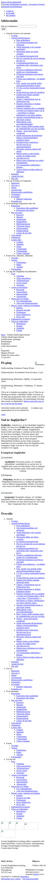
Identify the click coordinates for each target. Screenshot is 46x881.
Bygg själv (20, 317)
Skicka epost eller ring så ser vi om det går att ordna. (22, 402)
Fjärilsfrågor (21, 262)
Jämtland (20, 244)
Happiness (24, 876)
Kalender (15, 174)
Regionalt (20, 290)
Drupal (35, 874)
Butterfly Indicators (24, 199)
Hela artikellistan (23, 40)
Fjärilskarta (15, 237)
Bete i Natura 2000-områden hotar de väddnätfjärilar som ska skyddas (30, 127)
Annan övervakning (19, 287)
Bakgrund (15, 183)
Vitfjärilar (20, 276)
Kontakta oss (16, 201)
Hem (3, 335)
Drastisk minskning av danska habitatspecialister (28, 105)
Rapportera (15, 206)
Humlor (19, 326)
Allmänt (19, 267)
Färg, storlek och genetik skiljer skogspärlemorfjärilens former (29, 84)
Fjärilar (19, 330)
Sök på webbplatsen (9, 26)
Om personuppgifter (30, 879)
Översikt (14, 258)
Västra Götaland (23, 253)
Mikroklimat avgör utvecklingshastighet (24, 123)
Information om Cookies (11, 879)
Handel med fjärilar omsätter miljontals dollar (27, 96)
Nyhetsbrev (16, 194)
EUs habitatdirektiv (24, 301)
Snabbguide (21, 219)
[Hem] (23, 7)
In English (10, 13)
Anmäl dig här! (17, 176)
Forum (19, 256)
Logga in (9, 11)
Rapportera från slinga (25, 210)
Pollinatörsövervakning (20, 319)
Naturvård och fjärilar (20, 299)
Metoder (19, 217)
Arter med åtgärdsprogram (27, 303)
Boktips (19, 308)
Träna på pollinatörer (19, 321)
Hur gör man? (16, 212)
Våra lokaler (16, 235)
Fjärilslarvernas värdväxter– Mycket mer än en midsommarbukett (27, 144)
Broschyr (20, 215)
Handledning (21, 222)
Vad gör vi (15, 185)
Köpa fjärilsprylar (23, 315)
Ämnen (14, 260)
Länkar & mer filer (23, 233)
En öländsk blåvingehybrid (27, 56)
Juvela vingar (21, 283)
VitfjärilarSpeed (22, 281)
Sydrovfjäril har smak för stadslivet (30, 92)
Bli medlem (10, 15)
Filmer (13, 188)
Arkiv (3, 414)
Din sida (14, 178)
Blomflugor (21, 324)
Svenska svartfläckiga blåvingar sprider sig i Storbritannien (29, 71)
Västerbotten (21, 249)
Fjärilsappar (21, 312)
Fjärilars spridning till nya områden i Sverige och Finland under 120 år (30, 111)
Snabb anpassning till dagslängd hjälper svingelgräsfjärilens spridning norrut (29, 137)
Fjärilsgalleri (16, 269)
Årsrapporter (16, 190)
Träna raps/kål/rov (23, 278)
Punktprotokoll (22, 231)
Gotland (19, 242)
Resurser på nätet (23, 310)
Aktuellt (18, 33)
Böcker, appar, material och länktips (25, 305)
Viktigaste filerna (23, 226)
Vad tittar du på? (23, 158)
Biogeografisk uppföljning (21, 192)
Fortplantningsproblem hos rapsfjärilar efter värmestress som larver (29, 65)
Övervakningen (20, 203)
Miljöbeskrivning (23, 224)
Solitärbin (20, 328)
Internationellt (21, 294)
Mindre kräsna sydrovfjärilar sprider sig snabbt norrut (27, 155)
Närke (18, 247)
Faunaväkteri (21, 292)
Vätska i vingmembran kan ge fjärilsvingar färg (28, 100)
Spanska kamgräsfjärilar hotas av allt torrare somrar (29, 118)
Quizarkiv (20, 285)
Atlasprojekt (21, 296)
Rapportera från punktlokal (27, 208)
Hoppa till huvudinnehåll (11, 2)
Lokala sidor (16, 240)
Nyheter (14, 36)
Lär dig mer (21, 271)
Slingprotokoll (22, 228)
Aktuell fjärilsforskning (20, 38)
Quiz (13, 274)
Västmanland (21, 251)
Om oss (18, 181)
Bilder (18, 265)
